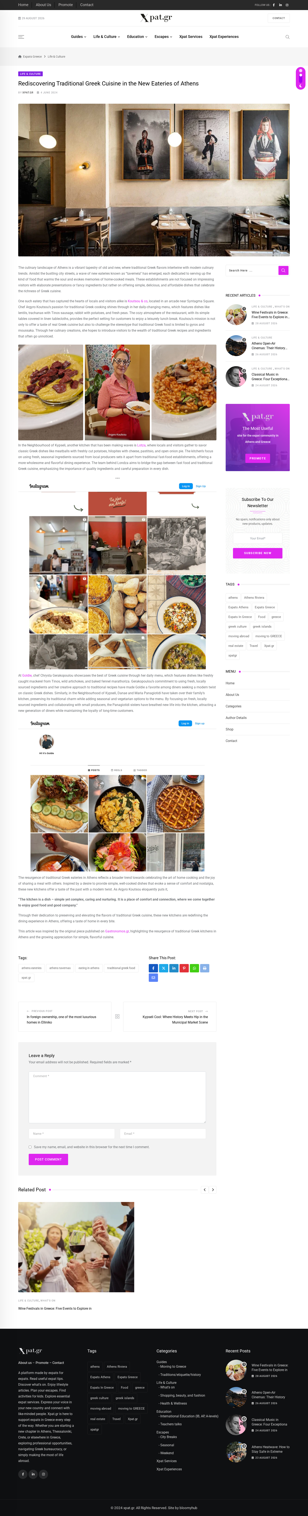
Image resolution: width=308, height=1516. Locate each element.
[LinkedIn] (174, 968)
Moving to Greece (173, 1367)
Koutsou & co (138, 301)
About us (25, 1363)
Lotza (141, 445)
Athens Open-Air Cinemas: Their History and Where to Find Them (270, 348)
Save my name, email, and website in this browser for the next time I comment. (92, 1147)
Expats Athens (238, 607)
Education (135, 36)
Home (23, 5)
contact (279, 18)
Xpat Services (190, 36)
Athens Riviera (254, 598)
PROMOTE (258, 458)
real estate (235, 646)
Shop (229, 729)
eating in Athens (89, 968)
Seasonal (167, 1445)
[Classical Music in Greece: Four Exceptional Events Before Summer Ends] (236, 376)
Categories (233, 706)
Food (261, 617)
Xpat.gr (26, 977)
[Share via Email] (153, 977)
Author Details (236, 718)
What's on (167, 1387)
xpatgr (232, 655)
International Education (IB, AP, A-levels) (189, 1416)
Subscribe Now (258, 553)
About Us (43, 5)
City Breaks (168, 1437)
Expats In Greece (240, 617)
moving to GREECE (268, 636)
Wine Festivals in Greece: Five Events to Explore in (55, 1309)
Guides (77, 36)
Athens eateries (31, 968)
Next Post (195, 1011)
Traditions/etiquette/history (180, 1375)
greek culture (237, 626)
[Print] (204, 968)
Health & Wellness (173, 1403)
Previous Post (42, 1011)
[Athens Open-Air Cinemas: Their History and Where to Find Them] (236, 345)
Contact (86, 5)
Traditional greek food (121, 968)
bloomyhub (188, 1508)
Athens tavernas (60, 968)
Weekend (167, 1453)
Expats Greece (265, 607)
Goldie (27, 675)
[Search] (288, 36)
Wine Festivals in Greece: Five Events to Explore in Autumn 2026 (270, 317)
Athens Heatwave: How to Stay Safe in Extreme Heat (271, 1451)
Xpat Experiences (224, 36)
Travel (254, 646)
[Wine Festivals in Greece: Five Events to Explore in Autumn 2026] (236, 314)
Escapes (162, 36)
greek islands (262, 626)
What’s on (47, 1300)
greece (276, 617)
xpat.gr (28, 92)
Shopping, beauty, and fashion (182, 1395)
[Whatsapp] (194, 968)
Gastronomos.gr (117, 931)
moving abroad (238, 636)
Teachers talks (171, 1424)
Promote (65, 5)
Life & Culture (104, 36)
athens (233, 598)
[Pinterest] (184, 968)
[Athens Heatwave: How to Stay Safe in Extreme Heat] (236, 1451)
